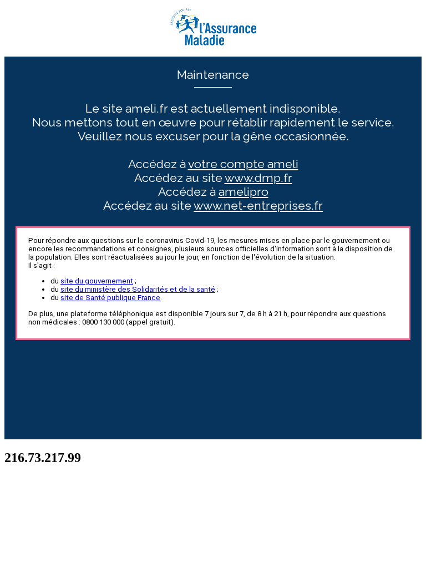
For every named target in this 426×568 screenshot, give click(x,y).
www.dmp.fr (258, 178)
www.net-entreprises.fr (258, 205)
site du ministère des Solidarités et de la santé (137, 289)
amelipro (243, 192)
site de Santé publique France (110, 297)
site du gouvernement (96, 281)
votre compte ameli (243, 164)
